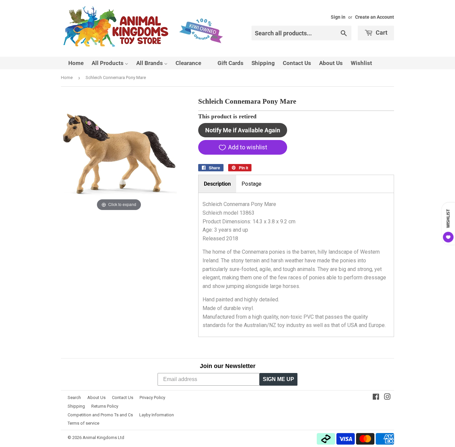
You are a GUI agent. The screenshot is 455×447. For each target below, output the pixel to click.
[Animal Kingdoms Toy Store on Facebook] (375, 397)
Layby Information (156, 414)
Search (74, 397)
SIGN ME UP (278, 379)
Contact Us (122, 397)
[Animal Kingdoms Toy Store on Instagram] (387, 397)
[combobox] (301, 33)
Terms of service (83, 423)
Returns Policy (104, 406)
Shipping (76, 406)
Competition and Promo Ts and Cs (100, 414)
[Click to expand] (119, 154)
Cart (380, 32)
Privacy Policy (152, 397)
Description (217, 184)
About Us (96, 397)
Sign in (338, 17)
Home (67, 77)
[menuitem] (72, 63)
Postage (251, 184)
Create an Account (374, 17)
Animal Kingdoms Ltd (103, 437)
